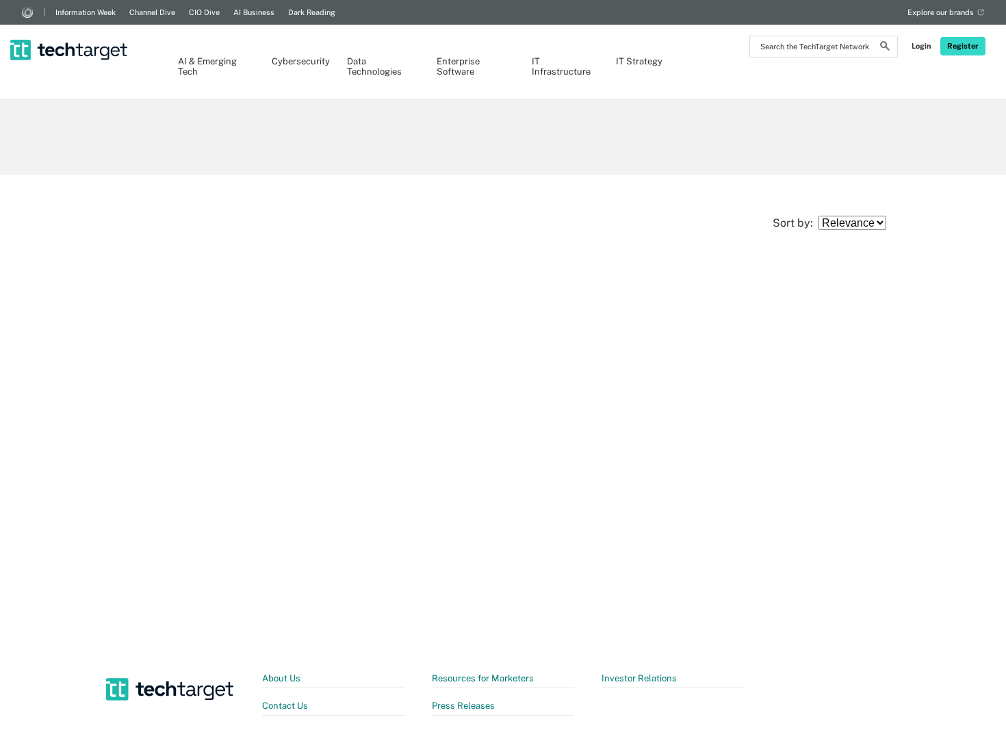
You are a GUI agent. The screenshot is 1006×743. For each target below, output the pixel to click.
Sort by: (795, 222)
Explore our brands (940, 12)
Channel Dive (152, 12)
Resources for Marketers (483, 678)
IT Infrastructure (560, 66)
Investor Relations (639, 678)
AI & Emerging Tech (207, 66)
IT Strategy (639, 61)
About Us (281, 678)
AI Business (253, 12)
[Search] (885, 48)
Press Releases (463, 706)
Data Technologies (374, 66)
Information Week (85, 12)
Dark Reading (311, 12)
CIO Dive (204, 12)
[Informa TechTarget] (27, 12)
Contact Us (285, 706)
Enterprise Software (458, 66)
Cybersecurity (296, 61)
